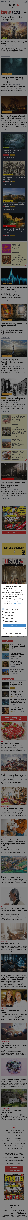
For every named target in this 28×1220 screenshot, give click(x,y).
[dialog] (14, 610)
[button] (14, 606)
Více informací (17, 603)
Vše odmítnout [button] (14, 630)
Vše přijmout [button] (14, 625)
